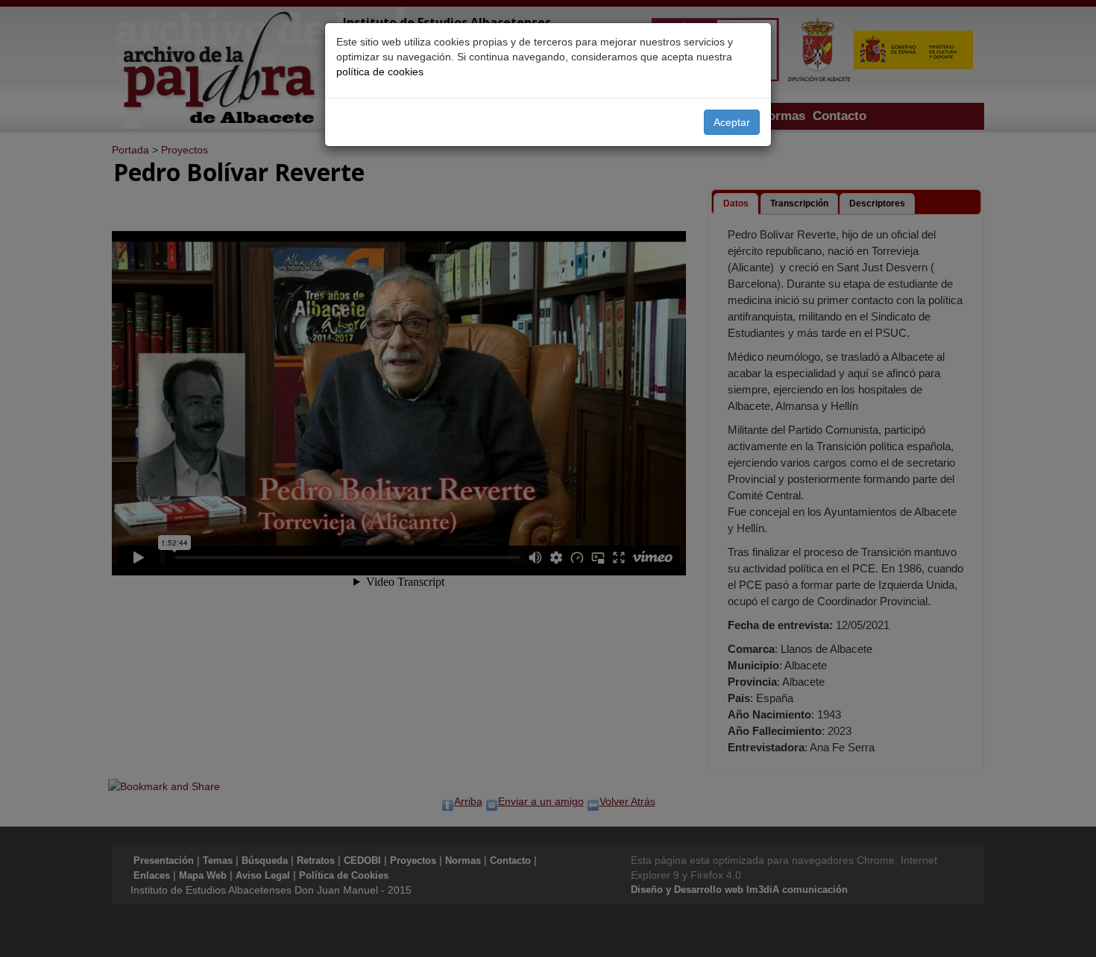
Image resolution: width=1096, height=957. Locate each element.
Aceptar (732, 122)
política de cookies (379, 72)
